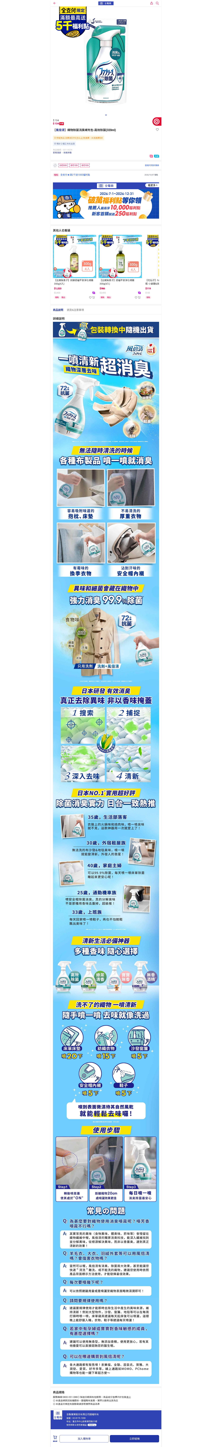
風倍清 (60, 130)
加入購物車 (84, 1438)
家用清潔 (57, 153)
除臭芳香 (68, 153)
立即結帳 (134, 1438)
